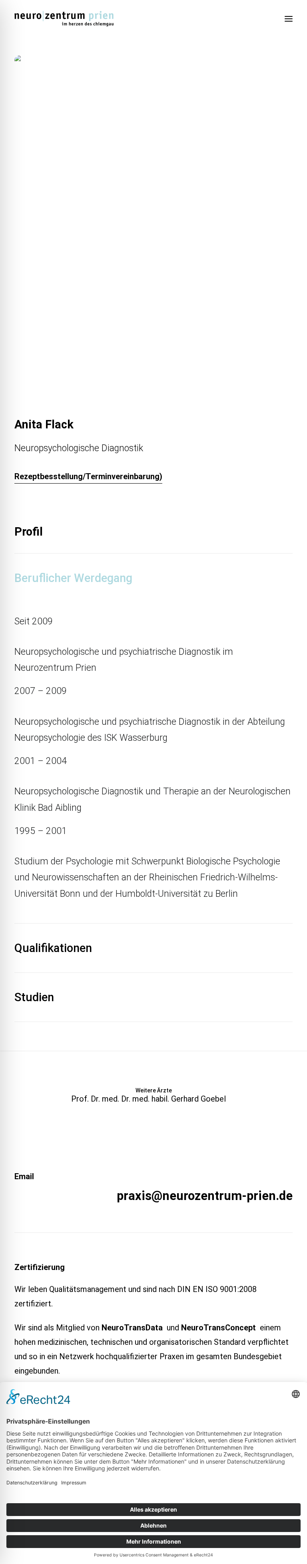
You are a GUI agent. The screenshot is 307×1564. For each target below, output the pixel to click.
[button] (288, 19)
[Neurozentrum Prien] (64, 19)
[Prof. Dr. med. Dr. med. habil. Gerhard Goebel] (153, 1095)
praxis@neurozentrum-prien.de (205, 1195)
